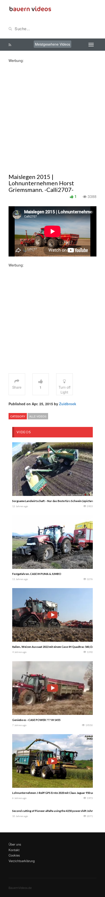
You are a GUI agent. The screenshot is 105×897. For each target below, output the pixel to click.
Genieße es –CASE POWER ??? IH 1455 (36, 719)
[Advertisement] (52, 115)
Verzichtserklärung (22, 860)
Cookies (14, 855)
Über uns (15, 844)
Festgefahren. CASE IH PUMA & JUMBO (36, 573)
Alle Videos (37, 416)
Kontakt (14, 850)
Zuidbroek (67, 403)
